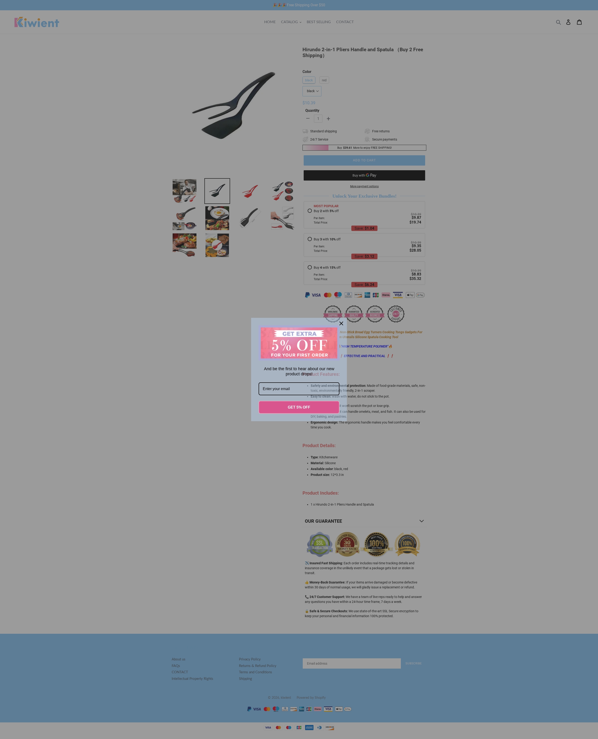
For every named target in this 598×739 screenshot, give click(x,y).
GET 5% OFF (299, 407)
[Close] (341, 323)
